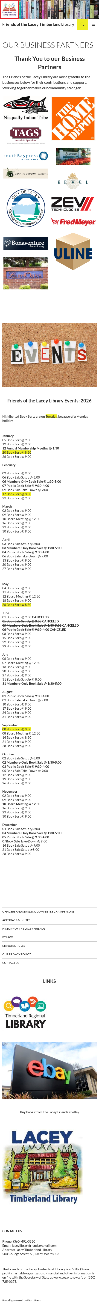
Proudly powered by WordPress (21, 1300)
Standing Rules (13, 945)
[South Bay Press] (25, 156)
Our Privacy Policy (16, 954)
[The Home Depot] (73, 118)
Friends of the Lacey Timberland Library (38, 24)
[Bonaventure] (25, 243)
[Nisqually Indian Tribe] (25, 108)
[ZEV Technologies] (73, 203)
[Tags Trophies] (25, 135)
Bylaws (7, 937)
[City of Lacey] (25, 207)
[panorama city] (73, 156)
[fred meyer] (73, 222)
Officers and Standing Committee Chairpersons (38, 911)
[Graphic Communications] (25, 172)
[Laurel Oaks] (25, 273)
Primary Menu (93, 24)
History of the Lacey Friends (23, 928)
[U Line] (73, 251)
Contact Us (10, 962)
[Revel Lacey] (73, 180)
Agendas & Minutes (16, 920)
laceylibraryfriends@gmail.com (34, 1245)
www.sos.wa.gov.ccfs (68, 1277)
